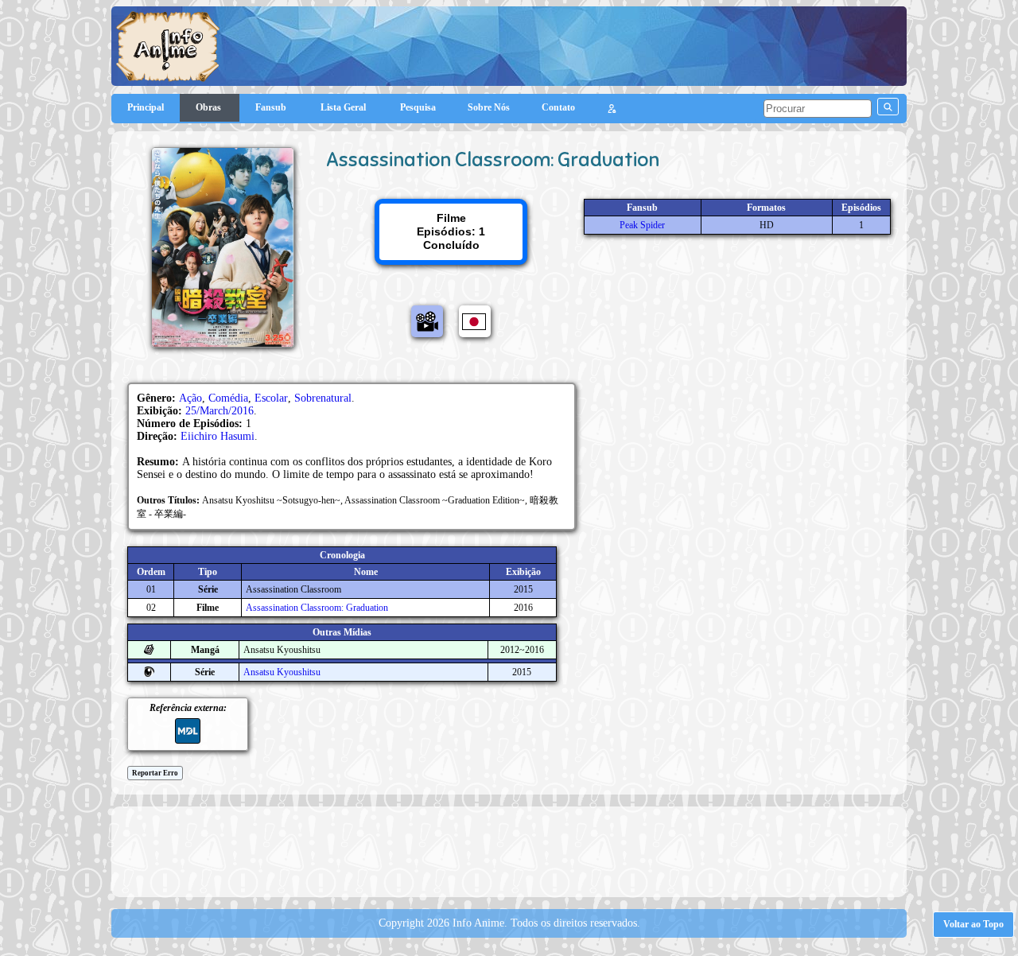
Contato (558, 107)
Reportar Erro (155, 773)
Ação (190, 398)
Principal (145, 107)
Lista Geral (344, 107)
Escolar (271, 398)
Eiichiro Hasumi (217, 436)
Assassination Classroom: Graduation (317, 607)
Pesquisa (418, 107)
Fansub (272, 107)
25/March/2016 (219, 411)
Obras (209, 107)
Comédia (228, 398)
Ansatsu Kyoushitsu (282, 672)
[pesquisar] (888, 106)
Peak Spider (642, 225)
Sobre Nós (489, 107)
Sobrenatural (323, 398)
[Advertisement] (509, 850)
